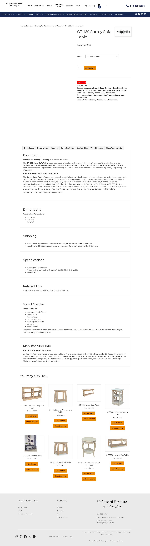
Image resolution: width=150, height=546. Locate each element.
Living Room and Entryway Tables (112, 90)
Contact (60, 511)
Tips (51, 291)
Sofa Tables (82, 93)
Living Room (90, 90)
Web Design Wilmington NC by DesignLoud (106, 541)
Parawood (119, 95)
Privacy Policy (67, 537)
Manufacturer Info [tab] (114, 148)
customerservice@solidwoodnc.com (111, 517)
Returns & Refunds (25, 514)
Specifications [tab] (67, 148)
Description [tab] (29, 148)
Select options (32, 422)
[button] (43, 5)
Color (79, 56)
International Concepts (92, 95)
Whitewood (45, 26)
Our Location (62, 517)
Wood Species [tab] (97, 148)
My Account (22, 507)
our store (69, 246)
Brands (37, 26)
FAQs (20, 511)
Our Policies (53, 537)
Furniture (29, 26)
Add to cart (89, 68)
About (59, 507)
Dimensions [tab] (42, 148)
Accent (89, 88)
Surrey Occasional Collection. (80, 163)
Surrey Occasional (96, 93)
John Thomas (108, 95)
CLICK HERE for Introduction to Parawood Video (43, 192)
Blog (59, 514)
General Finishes (101, 189)
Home (22, 26)
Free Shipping (106, 88)
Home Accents (57, 26)
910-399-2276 (102, 514)
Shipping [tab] (54, 148)
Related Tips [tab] (82, 148)
